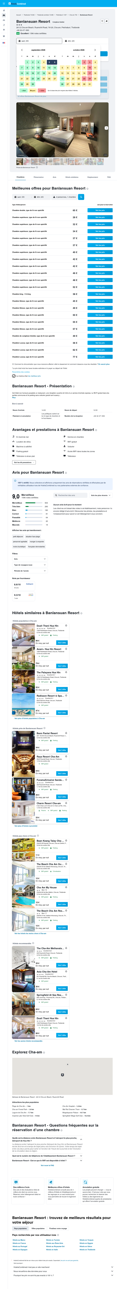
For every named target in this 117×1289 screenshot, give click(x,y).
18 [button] (44, 73)
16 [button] (33, 73)
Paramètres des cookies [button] (21, 372)
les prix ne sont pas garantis (69, 1260)
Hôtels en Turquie (86, 1240)
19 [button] (49, 73)
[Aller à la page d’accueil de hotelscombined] (17, 3)
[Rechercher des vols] (4, 10)
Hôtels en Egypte (86, 1243)
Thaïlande (27, 15)
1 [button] (27, 62)
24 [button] (38, 78)
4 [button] (43, 62)
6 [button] (54, 62)
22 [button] (27, 78)
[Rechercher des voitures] (4, 20)
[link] (30, 718)
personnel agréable (20, 541)
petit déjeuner (18, 536)
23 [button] (33, 78)
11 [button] (44, 67)
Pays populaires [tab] (20, 1228)
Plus (14, 397)
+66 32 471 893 (22, 30)
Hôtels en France (19, 1243)
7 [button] (21, 67)
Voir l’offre (62, 642)
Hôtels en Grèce (86, 1246)
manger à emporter (37, 541)
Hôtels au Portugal (20, 1246)
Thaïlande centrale (43, 15)
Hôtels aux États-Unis (54, 1243)
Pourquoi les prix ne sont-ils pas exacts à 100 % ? (34, 1275)
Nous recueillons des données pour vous (30, 1271)
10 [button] (38, 67)
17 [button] (38, 73)
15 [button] (27, 73)
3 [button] (38, 62)
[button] (3, 3)
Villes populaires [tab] (38, 1228)
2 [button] (32, 62)
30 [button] (33, 84)
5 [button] (49, 62)
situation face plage (33, 536)
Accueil (18, 15)
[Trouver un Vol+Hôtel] (4, 25)
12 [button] (49, 67)
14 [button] (22, 73)
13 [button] (55, 67)
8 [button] (27, 67)
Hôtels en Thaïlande (87, 1249)
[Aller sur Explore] (4, 29)
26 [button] (49, 78)
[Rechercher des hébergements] (4, 15)
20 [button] (55, 73)
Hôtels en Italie (52, 1249)
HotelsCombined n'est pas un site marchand (31, 1267)
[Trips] (4, 36)
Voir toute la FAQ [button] (47, 1165)
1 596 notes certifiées (37, 33)
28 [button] (22, 84)
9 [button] (32, 67)
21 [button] (22, 78)
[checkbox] (23, 586)
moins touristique (19, 546)
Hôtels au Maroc (19, 1240)
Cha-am (71, 15)
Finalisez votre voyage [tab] (58, 1228)
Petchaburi (59, 15)
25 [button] (44, 78)
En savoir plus (104, 364)
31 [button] (90, 84)
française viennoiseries (36, 546)
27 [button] (55, 78)
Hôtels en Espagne (20, 1249)
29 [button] (27, 84)
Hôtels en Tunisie (53, 1240)
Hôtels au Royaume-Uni (55, 1246)
